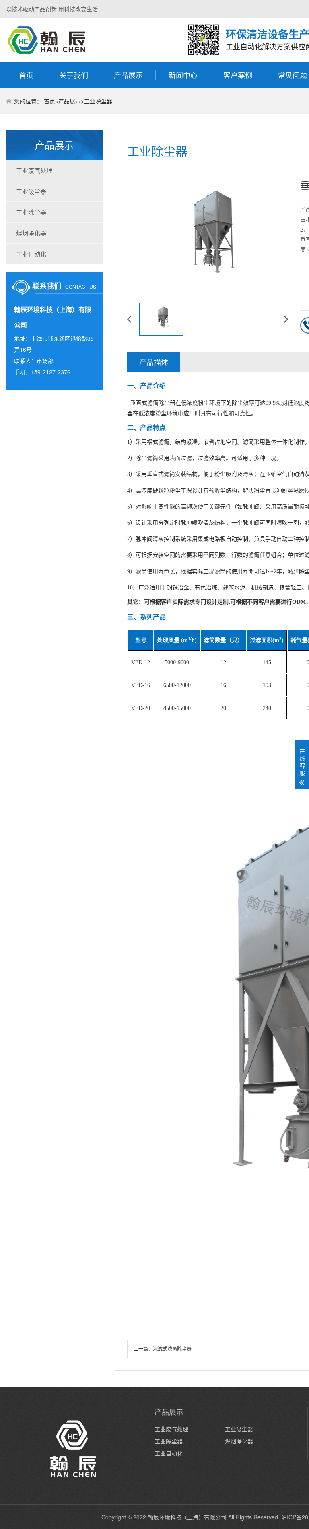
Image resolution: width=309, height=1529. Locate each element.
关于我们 (73, 75)
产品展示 (128, 75)
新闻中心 (183, 75)
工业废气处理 (34, 170)
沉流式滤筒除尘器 (172, 1348)
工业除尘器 (98, 101)
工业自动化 (31, 254)
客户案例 (237, 75)
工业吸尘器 (31, 191)
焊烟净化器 (31, 233)
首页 (26, 75)
